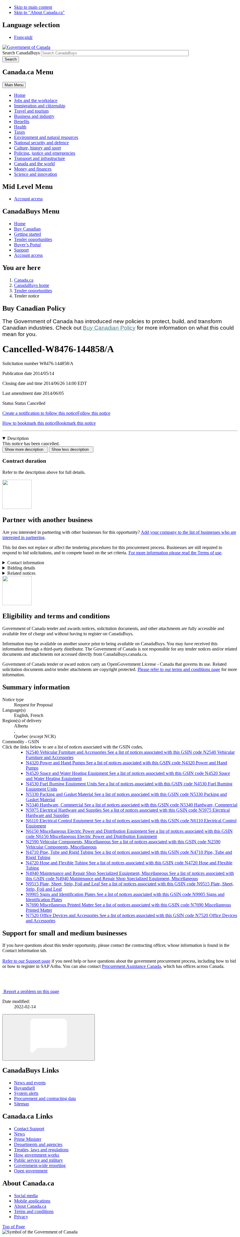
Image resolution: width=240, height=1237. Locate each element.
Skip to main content (33, 7)
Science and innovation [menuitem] (35, 174)
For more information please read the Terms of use (174, 552)
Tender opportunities (33, 239)
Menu (14, 85)
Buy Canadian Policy (109, 328)
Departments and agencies (38, 1144)
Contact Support (29, 1128)
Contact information (25, 562)
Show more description (25, 449)
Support (21, 249)
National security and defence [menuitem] (41, 142)
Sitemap (21, 1103)
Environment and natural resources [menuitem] (46, 137)
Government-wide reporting (40, 1165)
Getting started (27, 234)
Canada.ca (23, 280)
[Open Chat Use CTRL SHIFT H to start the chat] (48, 1037)
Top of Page (13, 1226)
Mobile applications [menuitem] (32, 1200)
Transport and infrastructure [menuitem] (39, 158)
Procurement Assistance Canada (131, 966)
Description (18, 438)
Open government (30, 1170)
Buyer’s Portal (27, 244)
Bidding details (21, 567)
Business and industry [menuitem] (34, 116)
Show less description (71, 449)
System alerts (26, 1093)
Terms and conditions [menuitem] (34, 1211)
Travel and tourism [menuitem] (31, 111)
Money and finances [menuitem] (33, 168)
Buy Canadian (27, 228)
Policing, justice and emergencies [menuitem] (44, 153)
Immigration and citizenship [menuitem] (39, 105)
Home (19, 223)
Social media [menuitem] (26, 1195)
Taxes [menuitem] (19, 132)
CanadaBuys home (31, 285)
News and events (30, 1082)
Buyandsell (24, 1087)
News (19, 1133)
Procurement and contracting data (45, 1098)
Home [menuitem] (19, 95)
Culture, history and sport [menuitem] (37, 147)
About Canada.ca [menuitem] (30, 1206)
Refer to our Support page (26, 961)
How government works (36, 1154)
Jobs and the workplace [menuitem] (35, 100)
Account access (28, 198)
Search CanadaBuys (21, 52)
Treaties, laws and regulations (41, 1149)
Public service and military (38, 1160)
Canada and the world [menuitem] (34, 163)
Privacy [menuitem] (21, 1216)
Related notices (21, 573)
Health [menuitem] (20, 126)
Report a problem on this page (31, 991)
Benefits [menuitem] (21, 121)
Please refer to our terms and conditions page (179, 669)
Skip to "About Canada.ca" (39, 12)
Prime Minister (27, 1139)
